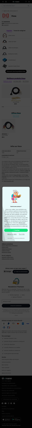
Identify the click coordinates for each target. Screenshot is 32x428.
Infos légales (10, 238)
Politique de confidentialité (19, 238)
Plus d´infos (22, 234)
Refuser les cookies (12, 234)
